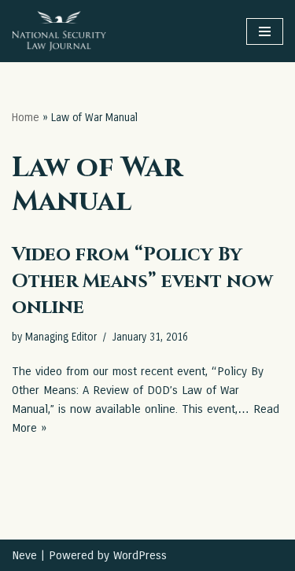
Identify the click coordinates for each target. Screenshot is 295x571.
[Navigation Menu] (264, 31)
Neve (24, 555)
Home (25, 117)
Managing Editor (61, 337)
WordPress (140, 555)
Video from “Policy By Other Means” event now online (142, 281)
